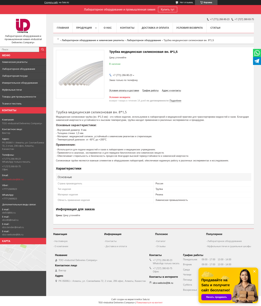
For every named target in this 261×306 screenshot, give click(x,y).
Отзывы (161, 246)
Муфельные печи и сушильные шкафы (229, 246)
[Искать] (42, 49)
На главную (61, 241)
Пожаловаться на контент (149, 302)
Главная (63, 27)
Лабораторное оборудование (144, 40)
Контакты (127, 27)
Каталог (160, 241)
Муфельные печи (12, 89)
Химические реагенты (15, 62)
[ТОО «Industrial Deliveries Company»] (23, 26)
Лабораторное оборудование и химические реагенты (93, 40)
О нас (108, 27)
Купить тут (167, 9)
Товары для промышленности (19, 96)
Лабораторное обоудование (18, 68)
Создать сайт (51, 2)
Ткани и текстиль (12, 103)
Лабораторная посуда (15, 75)
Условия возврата (189, 27)
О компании (61, 246)
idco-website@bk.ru (12, 179)
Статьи (215, 27)
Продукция (84, 27)
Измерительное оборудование (20, 82)
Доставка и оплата (155, 27)
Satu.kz (146, 299)
